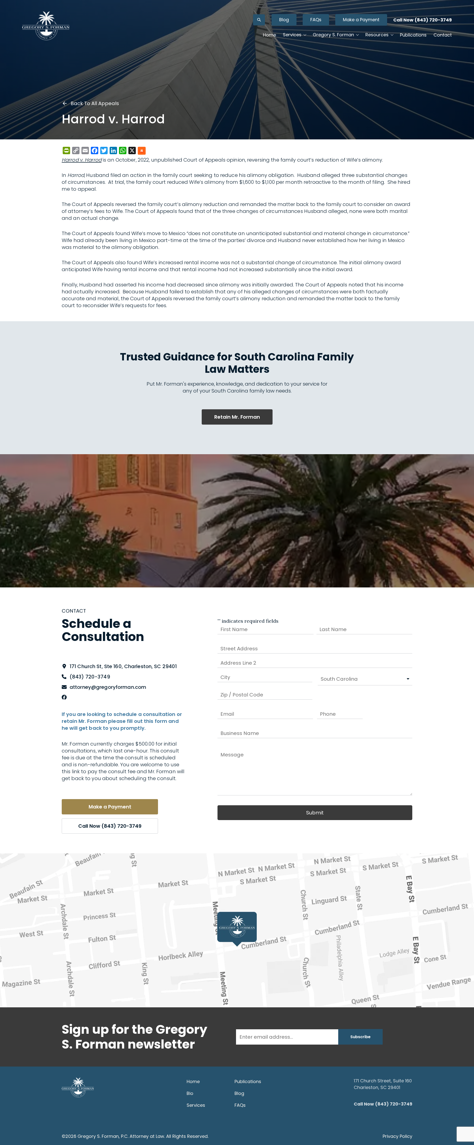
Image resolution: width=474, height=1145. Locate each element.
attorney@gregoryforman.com (108, 687)
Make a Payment (361, 20)
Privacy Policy (397, 1136)
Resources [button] (377, 35)
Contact (443, 35)
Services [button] (292, 35)
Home (269, 35)
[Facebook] (64, 697)
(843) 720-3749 (90, 676)
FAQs (315, 20)
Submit (315, 812)
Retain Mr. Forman (237, 416)
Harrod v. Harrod (81, 159)
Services (196, 1105)
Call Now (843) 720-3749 (422, 20)
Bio (190, 1093)
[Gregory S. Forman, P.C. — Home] (45, 25)
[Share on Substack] (142, 151)
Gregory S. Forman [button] (333, 35)
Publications (413, 35)
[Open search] (259, 19)
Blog (284, 20)
